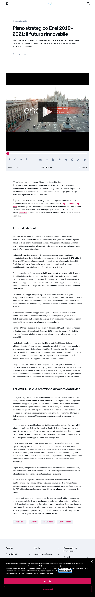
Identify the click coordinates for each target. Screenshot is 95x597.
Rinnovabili (48, 522)
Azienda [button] (9, 548)
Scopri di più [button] (11, 554)
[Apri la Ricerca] (88, 3)
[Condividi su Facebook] (13, 54)
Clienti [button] (66, 557)
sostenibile (23, 212)
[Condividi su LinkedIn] (25, 54)
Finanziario (19, 522)
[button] (6, 3)
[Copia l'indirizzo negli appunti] (31, 54)
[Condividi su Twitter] (19, 54)
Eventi (34, 522)
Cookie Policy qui (65, 571)
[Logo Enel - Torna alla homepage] (47, 3)
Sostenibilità (65, 522)
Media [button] (37, 548)
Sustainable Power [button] (43, 554)
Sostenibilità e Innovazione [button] (70, 549)
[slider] (7, 153)
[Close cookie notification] (91, 561)
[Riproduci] (47, 112)
